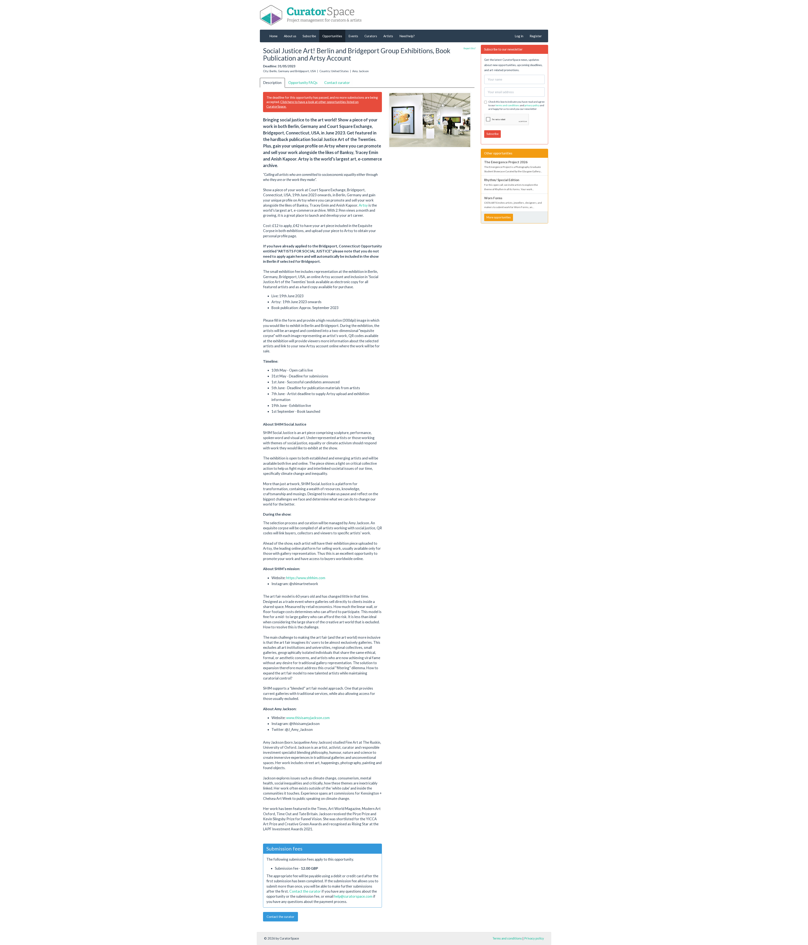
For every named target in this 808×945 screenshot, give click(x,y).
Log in (519, 36)
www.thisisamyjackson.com (308, 717)
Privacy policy (534, 938)
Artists (388, 36)
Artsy (363, 205)
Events (353, 36)
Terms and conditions (507, 938)
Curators (370, 36)
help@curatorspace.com (353, 896)
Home (273, 36)
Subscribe (309, 36)
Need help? (407, 36)
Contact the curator (305, 891)
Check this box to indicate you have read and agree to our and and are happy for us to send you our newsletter (516, 105)
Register (536, 36)
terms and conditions (508, 105)
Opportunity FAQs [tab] (303, 82)
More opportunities (498, 217)
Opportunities (332, 36)
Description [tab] (272, 82)
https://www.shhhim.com (305, 578)
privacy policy (532, 105)
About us (290, 36)
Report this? (470, 48)
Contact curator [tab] (337, 82)
